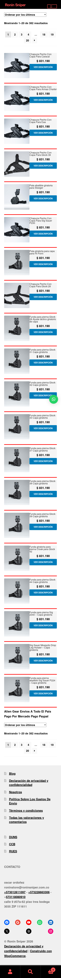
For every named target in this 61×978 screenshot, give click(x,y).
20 (27, 40)
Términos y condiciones (26, 810)
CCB (12, 844)
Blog (12, 773)
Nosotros (15, 792)
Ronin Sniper (15, 4)
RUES (13, 851)
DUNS (13, 837)
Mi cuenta (10, 971)
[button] (53, 399)
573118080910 (15, 897)
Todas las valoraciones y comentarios (26, 819)
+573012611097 (14, 892)
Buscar (30, 971)
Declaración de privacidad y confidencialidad (28, 782)
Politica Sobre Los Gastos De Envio (29, 801)
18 (43, 34)
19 (52, 34)
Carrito (47, 968)
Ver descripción (43, 67)
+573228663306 (39, 892)
